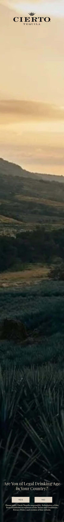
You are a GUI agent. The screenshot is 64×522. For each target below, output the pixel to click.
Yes (20, 500)
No (43, 500)
